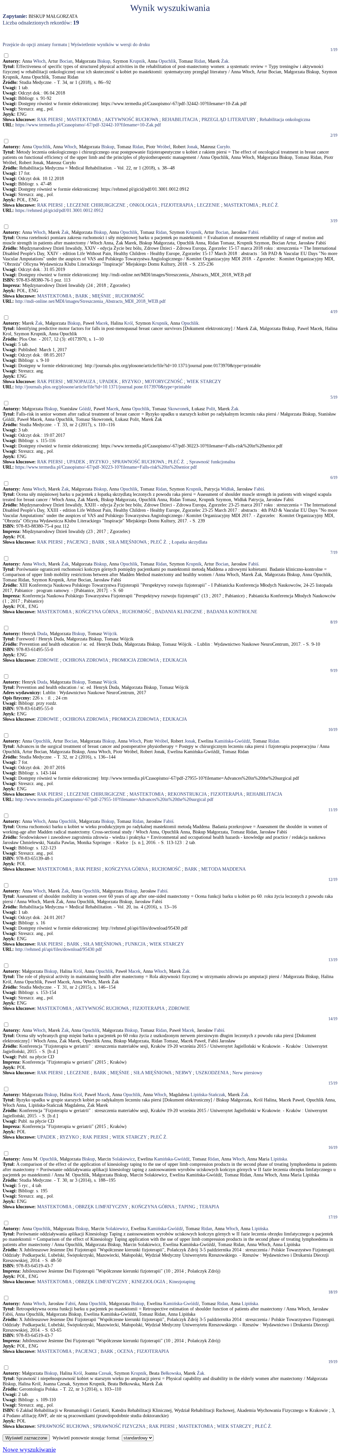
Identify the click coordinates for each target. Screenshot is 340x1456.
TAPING (186, 1206)
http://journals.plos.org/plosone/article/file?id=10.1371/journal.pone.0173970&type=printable (103, 386)
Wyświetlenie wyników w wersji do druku (110, 44)
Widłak (227, 489)
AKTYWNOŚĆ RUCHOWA (131, 119)
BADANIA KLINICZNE (179, 611)
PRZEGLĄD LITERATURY (229, 119)
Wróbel (163, 146)
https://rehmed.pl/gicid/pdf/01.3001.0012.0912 (59, 210)
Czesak (105, 1373)
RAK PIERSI (50, 119)
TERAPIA (209, 1206)
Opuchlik (167, 61)
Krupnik (137, 61)
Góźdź (85, 408)
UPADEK (108, 381)
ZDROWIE (48, 660)
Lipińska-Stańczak (208, 1094)
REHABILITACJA (180, 119)
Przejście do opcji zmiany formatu (35, 44)
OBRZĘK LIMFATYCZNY (101, 1206)
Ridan (199, 61)
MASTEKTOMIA (84, 119)
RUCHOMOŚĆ (129, 296)
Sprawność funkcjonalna (212, 461)
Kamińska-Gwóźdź (232, 741)
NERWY (183, 1072)
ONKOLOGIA (143, 205)
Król (128, 323)
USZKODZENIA (212, 1072)
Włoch (39, 61)
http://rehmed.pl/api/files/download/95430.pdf (58, 949)
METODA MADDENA (223, 869)
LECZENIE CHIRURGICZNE (96, 205)
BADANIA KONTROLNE (232, 611)
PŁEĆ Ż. (270, 205)
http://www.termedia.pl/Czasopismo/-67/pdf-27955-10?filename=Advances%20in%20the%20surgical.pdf (114, 799)
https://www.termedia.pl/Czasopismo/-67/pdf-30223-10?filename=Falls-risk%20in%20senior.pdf (106, 467)
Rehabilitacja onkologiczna (285, 119)
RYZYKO (131, 381)
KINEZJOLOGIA (148, 1281)
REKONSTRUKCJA (187, 794)
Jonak (192, 146)
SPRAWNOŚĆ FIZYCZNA (119, 1426)
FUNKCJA (135, 944)
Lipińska (279, 1159)
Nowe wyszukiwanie (29, 1449)
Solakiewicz (123, 1159)
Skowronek (178, 408)
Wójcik (110, 633)
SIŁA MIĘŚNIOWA (127, 542)
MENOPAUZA (81, 381)
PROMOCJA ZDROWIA (135, 660)
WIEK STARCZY (204, 381)
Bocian (65, 61)
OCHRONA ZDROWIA (85, 660)
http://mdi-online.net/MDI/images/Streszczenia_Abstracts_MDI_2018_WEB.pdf (90, 301)
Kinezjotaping (182, 1281)
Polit (210, 408)
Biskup (103, 61)
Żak (224, 61)
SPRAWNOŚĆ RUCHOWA (138, 461)
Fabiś (253, 232)
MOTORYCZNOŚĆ (164, 381)
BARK (81, 296)
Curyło (223, 146)
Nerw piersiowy (247, 1072)
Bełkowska (171, 1373)
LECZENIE (208, 205)
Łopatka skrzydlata (189, 542)
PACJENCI (77, 542)
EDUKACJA (175, 660)
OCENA (125, 1351)
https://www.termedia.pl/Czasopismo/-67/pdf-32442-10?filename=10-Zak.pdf (88, 124)
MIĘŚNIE (101, 296)
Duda (42, 633)
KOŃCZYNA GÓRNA (96, 611)
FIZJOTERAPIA (177, 205)
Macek (102, 323)
